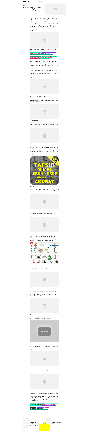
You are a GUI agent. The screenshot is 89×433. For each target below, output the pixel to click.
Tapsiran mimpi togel (33, 407)
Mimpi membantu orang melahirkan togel (49, 56)
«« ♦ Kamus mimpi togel (33, 412)
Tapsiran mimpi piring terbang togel (48, 404)
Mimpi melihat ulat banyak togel (35, 54)
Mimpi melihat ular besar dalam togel (36, 56)
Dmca (34, 1)
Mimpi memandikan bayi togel (35, 53)
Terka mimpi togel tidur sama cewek (36, 404)
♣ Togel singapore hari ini (33, 418)
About (42, 1)
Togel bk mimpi (40, 407)
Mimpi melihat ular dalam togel (46, 57)
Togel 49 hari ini (46, 407)
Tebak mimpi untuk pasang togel (35, 405)
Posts (44, 1)
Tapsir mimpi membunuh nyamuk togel (36, 408)
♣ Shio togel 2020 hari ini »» (48, 412)
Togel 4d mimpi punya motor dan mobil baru (48, 405)
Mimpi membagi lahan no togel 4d (47, 54)
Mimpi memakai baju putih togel (35, 57)
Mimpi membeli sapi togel (45, 53)
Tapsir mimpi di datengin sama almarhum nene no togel (39, 409)
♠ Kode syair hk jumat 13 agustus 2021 (57, 418)
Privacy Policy (38, 1)
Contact (32, 1)
